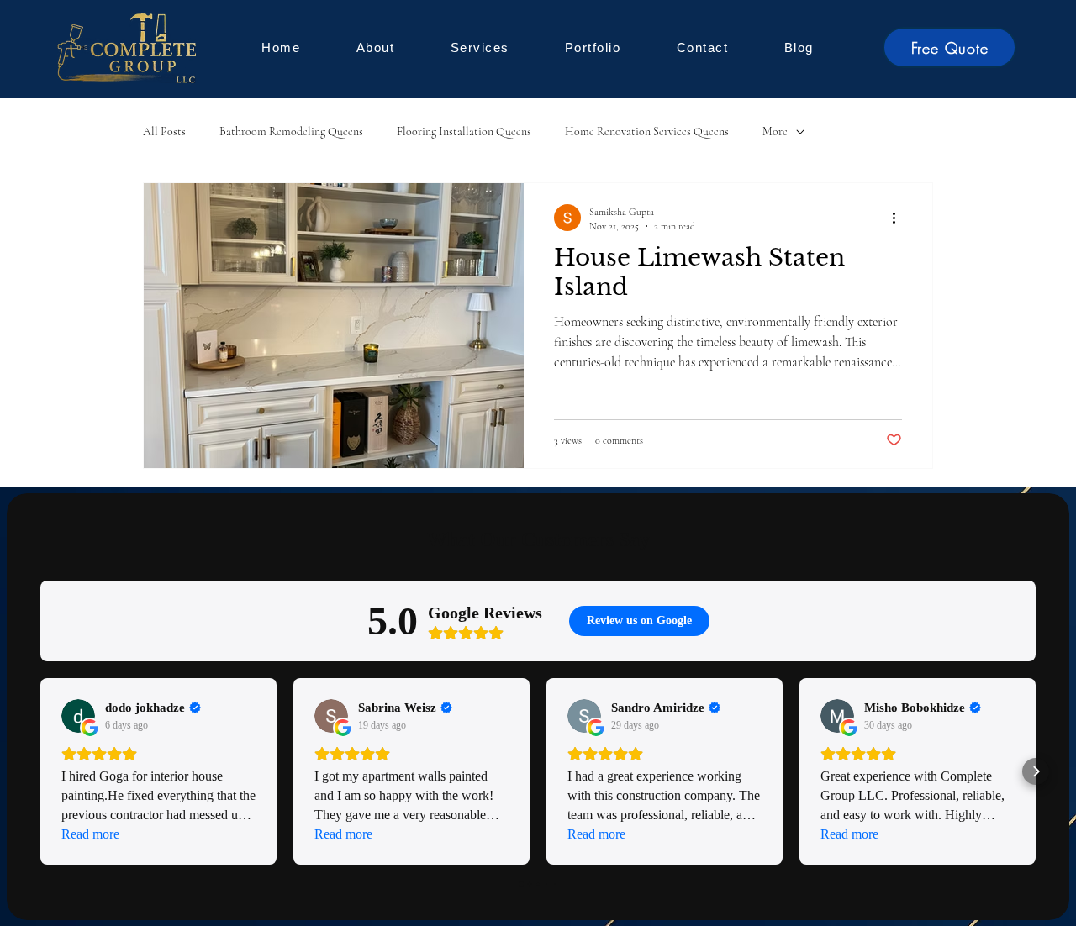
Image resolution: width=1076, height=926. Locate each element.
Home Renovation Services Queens (647, 131)
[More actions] (899, 218)
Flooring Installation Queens (464, 131)
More (775, 131)
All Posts (164, 131)
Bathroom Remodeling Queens (291, 131)
